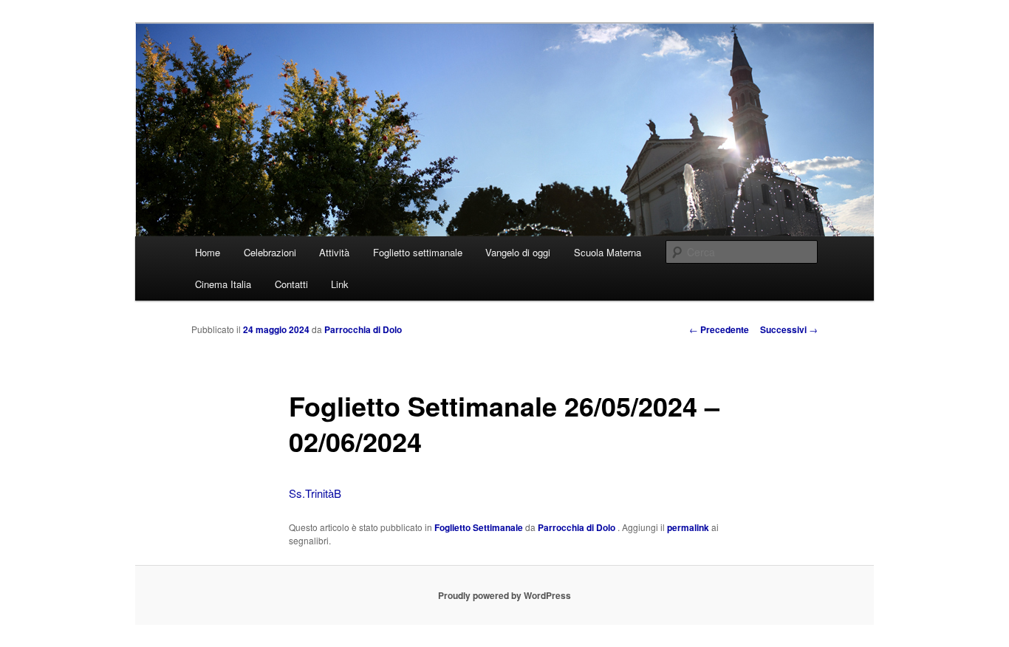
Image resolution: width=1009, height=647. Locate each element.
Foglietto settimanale (417, 252)
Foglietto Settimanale (478, 527)
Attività (334, 252)
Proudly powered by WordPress (504, 595)
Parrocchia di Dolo (363, 329)
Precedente (719, 329)
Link (340, 284)
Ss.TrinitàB (315, 493)
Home (207, 252)
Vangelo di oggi (517, 252)
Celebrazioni (270, 252)
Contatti (291, 284)
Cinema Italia (223, 284)
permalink (688, 527)
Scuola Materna (607, 252)
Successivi (789, 329)
